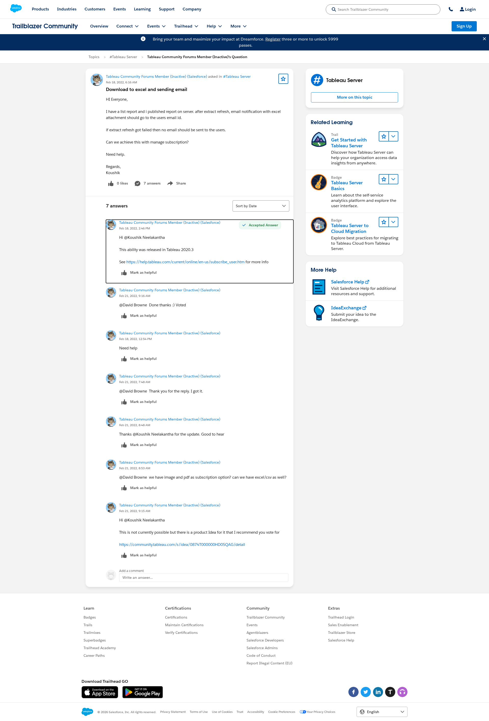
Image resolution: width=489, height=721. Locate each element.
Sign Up (464, 26)
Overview (99, 26)
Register (273, 39)
